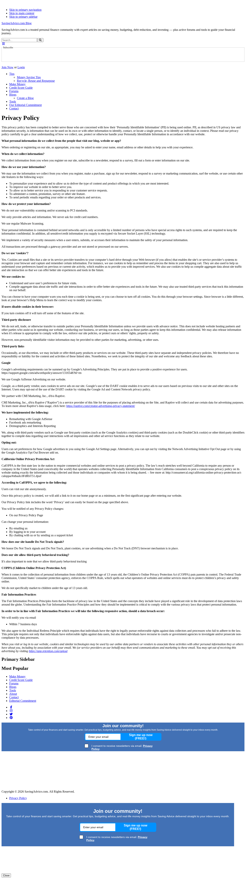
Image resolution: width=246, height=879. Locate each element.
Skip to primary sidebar (23, 16)
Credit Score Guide (21, 680)
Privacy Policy (18, 798)
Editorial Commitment (22, 700)
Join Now (7, 67)
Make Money (17, 676)
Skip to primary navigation (25, 9)
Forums (13, 683)
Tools (12, 690)
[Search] (40, 40)
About (13, 693)
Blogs (12, 686)
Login (21, 67)
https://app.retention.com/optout (48, 651)
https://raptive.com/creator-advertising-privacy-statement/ (100, 406)
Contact (14, 697)
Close (6, 875)
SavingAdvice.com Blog (17, 23)
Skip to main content (21, 13)
